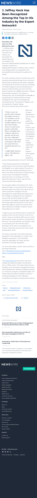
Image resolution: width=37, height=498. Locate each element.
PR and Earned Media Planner (10, 424)
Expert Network (10, 261)
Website (25, 298)
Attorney (5, 288)
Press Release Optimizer (9, 398)
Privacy (16, 455)
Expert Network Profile (11, 298)
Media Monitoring (7, 389)
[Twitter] (5, 451)
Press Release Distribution (9, 378)
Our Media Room (7, 411)
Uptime (22, 455)
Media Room (5, 393)
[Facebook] (2, 451)
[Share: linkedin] (9, 37)
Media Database (6, 385)
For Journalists (6, 420)
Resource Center (7, 418)
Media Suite (5, 382)
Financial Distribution (8, 380)
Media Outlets (6, 429)
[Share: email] (12, 37)
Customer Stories (7, 409)
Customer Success (7, 396)
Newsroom (5, 422)
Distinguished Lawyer (15, 288)
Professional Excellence (14, 290)
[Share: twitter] (6, 37)
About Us (4, 404)
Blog (3, 407)
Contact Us (5, 435)
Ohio (4, 290)
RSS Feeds (5, 426)
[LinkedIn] (7, 451)
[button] (34, 2)
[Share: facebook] (3, 37)
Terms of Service (7, 455)
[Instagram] (10, 451)
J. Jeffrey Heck (26, 288)
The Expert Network (27, 290)
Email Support (6, 437)
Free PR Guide (29, 368)
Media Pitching (6, 387)
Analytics (4, 391)
